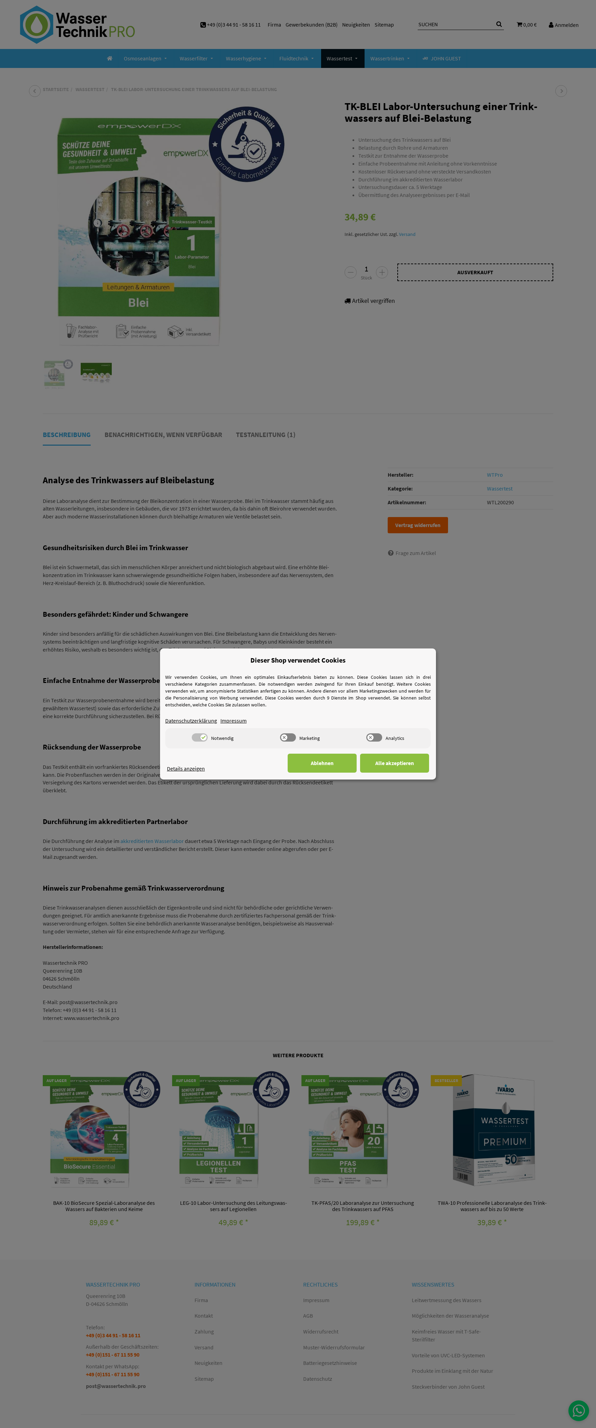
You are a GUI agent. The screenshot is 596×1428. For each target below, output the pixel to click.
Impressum (233, 720)
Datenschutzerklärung (191, 720)
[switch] (200, 737)
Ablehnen (322, 763)
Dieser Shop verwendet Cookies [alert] (298, 660)
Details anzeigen (186, 768)
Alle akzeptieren (394, 763)
